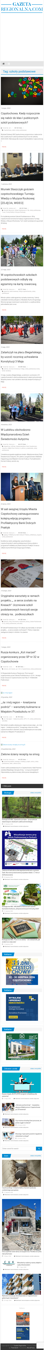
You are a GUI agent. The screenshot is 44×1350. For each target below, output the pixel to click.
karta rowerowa (14, 291)
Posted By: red (6, 128)
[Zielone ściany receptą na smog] (13, 744)
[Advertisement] (22, 36)
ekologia (17, 761)
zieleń (11, 763)
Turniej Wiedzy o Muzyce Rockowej (15, 212)
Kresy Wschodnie (14, 621)
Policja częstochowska (25, 291)
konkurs (6, 621)
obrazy (27, 621)
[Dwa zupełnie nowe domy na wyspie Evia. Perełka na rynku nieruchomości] (21, 1224)
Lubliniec (12, 446)
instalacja (23, 761)
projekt (28, 761)
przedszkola (29, 448)
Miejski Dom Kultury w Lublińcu (17, 448)
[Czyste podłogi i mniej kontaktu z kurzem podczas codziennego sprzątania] (21, 1173)
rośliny (32, 761)
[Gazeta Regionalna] (3, 63)
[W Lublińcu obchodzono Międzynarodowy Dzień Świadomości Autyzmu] (22, 407)
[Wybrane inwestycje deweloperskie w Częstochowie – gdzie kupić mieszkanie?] (21, 1284)
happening (7, 446)
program (39, 535)
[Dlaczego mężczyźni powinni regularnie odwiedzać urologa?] (8, 1135)
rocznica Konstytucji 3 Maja (16, 369)
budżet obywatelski (9, 761)
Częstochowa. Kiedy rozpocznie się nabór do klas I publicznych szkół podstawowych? (20, 118)
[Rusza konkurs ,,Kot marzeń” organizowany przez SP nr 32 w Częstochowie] (4, 685)
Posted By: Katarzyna (8, 289)
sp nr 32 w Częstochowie (23, 669)
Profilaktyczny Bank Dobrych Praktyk (18, 535)
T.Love (3, 212)
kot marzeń (12, 669)
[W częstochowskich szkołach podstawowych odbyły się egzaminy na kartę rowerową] (22, 250)
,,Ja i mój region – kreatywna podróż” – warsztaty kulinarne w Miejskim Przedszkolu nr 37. (20, 707)
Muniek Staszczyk (9, 210)
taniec (38, 369)
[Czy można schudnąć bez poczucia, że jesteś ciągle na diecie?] (8, 1122)
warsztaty (19, 623)
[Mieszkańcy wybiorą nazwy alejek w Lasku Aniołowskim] (9, 1263)
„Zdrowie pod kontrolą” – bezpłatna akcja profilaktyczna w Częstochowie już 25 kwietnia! (27, 1107)
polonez (6, 369)
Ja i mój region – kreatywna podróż (13, 719)
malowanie (22, 621)
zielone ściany (17, 763)
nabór (13, 130)
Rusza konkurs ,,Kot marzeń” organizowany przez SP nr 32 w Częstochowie (20, 657)
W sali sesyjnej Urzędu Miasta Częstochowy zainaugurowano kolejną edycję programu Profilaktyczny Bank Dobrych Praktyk (20, 518)
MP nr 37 (26, 719)
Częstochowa (7, 130)
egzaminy (6, 291)
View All (35, 793)
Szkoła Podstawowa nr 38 (22, 210)
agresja (6, 535)
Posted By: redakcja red (8, 208)
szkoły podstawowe (21, 130)
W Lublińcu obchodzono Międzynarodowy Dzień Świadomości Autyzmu (15, 434)
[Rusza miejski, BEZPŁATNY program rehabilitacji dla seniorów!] (21, 1082)
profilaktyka (33, 535)
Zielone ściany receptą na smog (20, 754)
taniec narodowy (6, 371)
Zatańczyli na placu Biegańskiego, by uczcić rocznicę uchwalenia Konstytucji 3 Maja (21, 357)
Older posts (7, 786)
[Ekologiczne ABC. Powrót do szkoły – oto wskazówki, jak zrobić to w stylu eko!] (21, 928)
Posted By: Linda (7, 667)
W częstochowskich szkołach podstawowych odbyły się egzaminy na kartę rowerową (19, 279)
